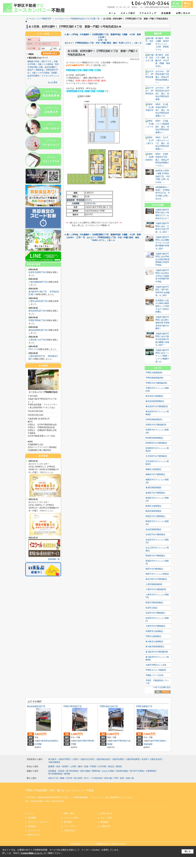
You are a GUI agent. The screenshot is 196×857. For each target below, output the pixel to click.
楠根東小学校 (33, 61)
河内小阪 (108, 778)
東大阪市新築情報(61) (154, 646)
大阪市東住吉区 (46, 741)
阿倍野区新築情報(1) (154, 438)
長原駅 (110, 744)
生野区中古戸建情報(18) (155, 425)
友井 (58, 766)
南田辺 (55, 741)
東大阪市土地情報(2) (154, 641)
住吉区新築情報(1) (153, 529)
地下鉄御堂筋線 (55, 774)
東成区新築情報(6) (153, 487)
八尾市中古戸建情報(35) (155, 589)
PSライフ (32, 349)
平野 (116, 778)
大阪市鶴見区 (54, 762)
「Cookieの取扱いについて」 (31, 853)
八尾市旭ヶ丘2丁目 (36, 340)
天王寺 (69, 778)
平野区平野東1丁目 (36, 320)
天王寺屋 (102, 766)
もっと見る (52, 82)
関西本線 (39, 70)
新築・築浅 (69, 813)
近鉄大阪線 (85, 771)
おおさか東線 (108, 771)
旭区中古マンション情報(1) (157, 574)
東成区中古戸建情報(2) (155, 493)
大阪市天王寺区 (87, 759)
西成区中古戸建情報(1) (155, 555)
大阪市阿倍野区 (133, 759)
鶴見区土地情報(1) (153, 506)
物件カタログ (34, 835)
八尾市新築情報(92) (153, 584)
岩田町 (65, 766)
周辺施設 (104, 822)
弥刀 (86, 778)
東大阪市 (52, 759)
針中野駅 (38, 744)
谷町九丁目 (53, 778)
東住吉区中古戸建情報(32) (156, 406)
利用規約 (32, 826)
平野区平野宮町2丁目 (72, 706)
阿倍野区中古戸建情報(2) (156, 443)
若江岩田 (78, 778)
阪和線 (67, 774)
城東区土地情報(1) (153, 469)
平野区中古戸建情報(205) (156, 383)
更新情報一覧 (54, 559)
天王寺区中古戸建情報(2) (156, 456)
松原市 (145, 759)
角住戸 (30, 70)
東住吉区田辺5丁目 (36, 311)
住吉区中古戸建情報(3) (155, 534)
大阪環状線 (151, 771)
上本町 (73, 766)
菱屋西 (51, 766)
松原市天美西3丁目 (36, 272)
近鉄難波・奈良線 (56, 771)
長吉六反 (126, 741)
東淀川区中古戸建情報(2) (156, 579)
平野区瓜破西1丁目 (144, 706)
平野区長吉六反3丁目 (109, 706)
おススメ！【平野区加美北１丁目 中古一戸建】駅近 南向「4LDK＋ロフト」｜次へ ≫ (103, 43)
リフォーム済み (71, 818)
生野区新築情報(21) (153, 419)
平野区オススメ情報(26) (155, 670)
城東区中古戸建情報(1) (155, 474)
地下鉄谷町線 (72, 771)
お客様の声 (105, 826)
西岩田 (119, 766)
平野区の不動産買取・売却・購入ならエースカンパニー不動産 (59, 790)
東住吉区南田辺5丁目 (37, 330)
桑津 (80, 766)
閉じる (188, 851)
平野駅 (73, 744)
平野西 (93, 766)
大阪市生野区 (118, 759)
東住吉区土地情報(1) (154, 396)
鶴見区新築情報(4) (153, 511)
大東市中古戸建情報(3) (155, 626)
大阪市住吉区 (156, 759)
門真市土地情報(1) (153, 636)
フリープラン (70, 826)
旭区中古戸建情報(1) (154, 569)
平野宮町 (90, 741)
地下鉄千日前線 (137, 771)
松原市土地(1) (151, 608)
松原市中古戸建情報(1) (155, 613)
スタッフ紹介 (106, 818)
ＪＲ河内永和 (96, 778)
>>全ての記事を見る (162, 687)
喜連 (86, 766)
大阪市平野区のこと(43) (155, 665)
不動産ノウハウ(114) (154, 675)
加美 (122, 778)
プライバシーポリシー (38, 822)
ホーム (31, 813)
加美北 (111, 766)
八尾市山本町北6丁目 (37, 301)
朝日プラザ (46, 61)
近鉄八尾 (130, 778)
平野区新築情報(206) (154, 378)
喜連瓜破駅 (147, 744)
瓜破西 (162, 741)
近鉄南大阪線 (122, 771)
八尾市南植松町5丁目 (37, 282)
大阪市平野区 (81, 741)
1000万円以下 (70, 830)
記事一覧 (102, 40)
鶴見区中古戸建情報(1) (155, 516)
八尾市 (75, 759)
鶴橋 (62, 778)
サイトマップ (34, 830)
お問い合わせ (106, 813)
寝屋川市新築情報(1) (154, 602)
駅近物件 (68, 822)
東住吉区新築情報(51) (154, 401)
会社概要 (32, 818)
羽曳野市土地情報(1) (154, 631)
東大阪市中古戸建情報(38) (156, 652)
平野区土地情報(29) (153, 372)
